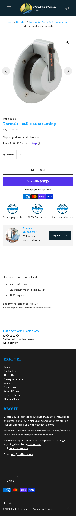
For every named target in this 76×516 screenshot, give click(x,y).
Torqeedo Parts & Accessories (48, 22)
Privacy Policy (11, 387)
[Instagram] (9, 503)
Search (7, 367)
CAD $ (11, 480)
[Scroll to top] (68, 508)
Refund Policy (11, 391)
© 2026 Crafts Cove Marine (17, 509)
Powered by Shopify (42, 509)
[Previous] (6, 71)
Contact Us (10, 371)
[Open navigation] (9, 8)
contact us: (34, 444)
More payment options (38, 189)
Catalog (21, 22)
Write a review (10, 342)
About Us (9, 375)
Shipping (8, 137)
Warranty (9, 383)
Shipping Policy (12, 399)
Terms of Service (13, 395)
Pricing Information (14, 379)
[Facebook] (4, 503)
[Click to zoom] (67, 42)
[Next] (68, 71)
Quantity (9, 154)
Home (9, 22)
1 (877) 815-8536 (18, 448)
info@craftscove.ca (22, 454)
